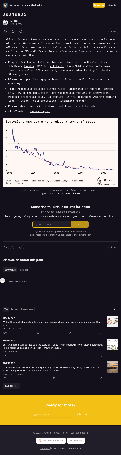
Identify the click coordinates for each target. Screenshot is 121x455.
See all (9, 385)
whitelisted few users (49, 62)
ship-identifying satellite (68, 106)
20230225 (9, 363)
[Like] (6, 31)
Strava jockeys (19, 74)
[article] (60, 325)
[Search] (115, 309)
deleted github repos (49, 88)
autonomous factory (72, 100)
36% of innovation (95, 92)
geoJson (13, 83)
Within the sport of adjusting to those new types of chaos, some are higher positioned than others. (52, 323)
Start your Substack (52, 440)
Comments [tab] (10, 269)
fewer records (18, 70)
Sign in (112, 5)
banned (57, 79)
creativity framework (57, 70)
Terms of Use (76, 231)
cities (102, 62)
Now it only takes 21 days (65, 193)
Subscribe (99, 5)
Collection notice (79, 432)
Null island (87, 79)
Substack (45, 448)
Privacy (56, 432)
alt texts (57, 66)
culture (58, 96)
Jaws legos (28, 106)
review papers (40, 111)
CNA (31, 55)
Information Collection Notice (59, 234)
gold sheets (101, 70)
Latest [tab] (14, 309)
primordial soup (32, 96)
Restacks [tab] (23, 269)
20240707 (9, 318)
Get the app (76, 440)
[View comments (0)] (13, 31)
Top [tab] (6, 309)
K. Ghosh (14, 21)
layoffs (29, 66)
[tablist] (16, 270)
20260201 (9, 340)
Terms (65, 432)
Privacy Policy (84, 234)
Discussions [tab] (27, 309)
